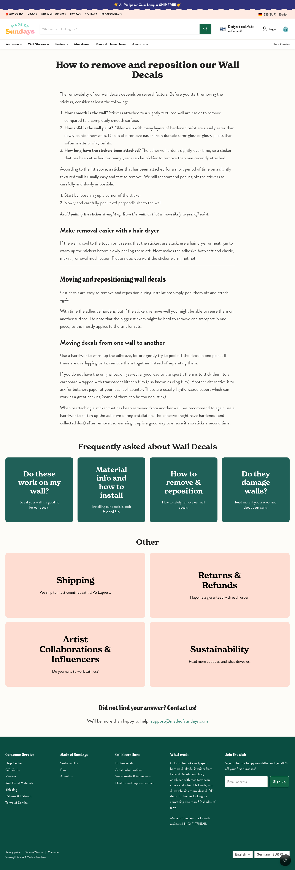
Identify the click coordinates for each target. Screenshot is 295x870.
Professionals (112, 14)
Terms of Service (16, 802)
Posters (60, 44)
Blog (63, 769)
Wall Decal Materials (19, 783)
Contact (91, 14)
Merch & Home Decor (110, 44)
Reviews (75, 14)
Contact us (54, 852)
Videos (32, 14)
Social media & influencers (133, 776)
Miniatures (81, 44)
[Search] (205, 29)
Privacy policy (13, 852)
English (240, 854)
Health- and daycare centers (134, 783)
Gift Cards (12, 769)
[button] (271, 15)
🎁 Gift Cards (14, 14)
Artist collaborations (128, 769)
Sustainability (69, 763)
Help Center (281, 44)
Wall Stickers (37, 44)
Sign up (279, 781)
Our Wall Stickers (53, 14)
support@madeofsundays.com (179, 720)
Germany (270, 854)
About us (139, 44)
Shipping (11, 789)
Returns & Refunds (18, 796)
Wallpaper (12, 44)
